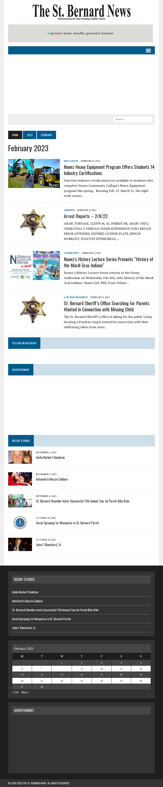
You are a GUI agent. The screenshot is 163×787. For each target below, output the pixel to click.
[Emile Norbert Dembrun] (20, 461)
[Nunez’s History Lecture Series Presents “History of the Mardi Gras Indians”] (34, 277)
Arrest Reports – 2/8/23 (86, 215)
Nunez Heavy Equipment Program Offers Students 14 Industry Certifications (109, 169)
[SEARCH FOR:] (133, 118)
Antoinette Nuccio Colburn (52, 479)
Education (71, 160)
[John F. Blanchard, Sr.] (20, 548)
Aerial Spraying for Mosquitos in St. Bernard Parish (67, 522)
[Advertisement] (81, 84)
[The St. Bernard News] (81, 12)
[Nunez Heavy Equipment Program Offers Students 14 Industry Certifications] (34, 185)
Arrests (69, 210)
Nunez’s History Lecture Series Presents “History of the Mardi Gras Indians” (108, 262)
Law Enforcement (76, 297)
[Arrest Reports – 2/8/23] (34, 234)
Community (71, 252)
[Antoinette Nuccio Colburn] (20, 483)
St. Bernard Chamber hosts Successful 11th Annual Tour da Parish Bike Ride (82, 501)
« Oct (15, 692)
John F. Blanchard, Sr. (49, 544)
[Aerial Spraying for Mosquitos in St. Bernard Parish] (20, 526)
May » (25, 692)
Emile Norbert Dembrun (50, 457)
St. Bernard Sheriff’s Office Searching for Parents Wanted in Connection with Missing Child (106, 306)
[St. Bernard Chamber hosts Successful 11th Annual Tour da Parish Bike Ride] (20, 505)
